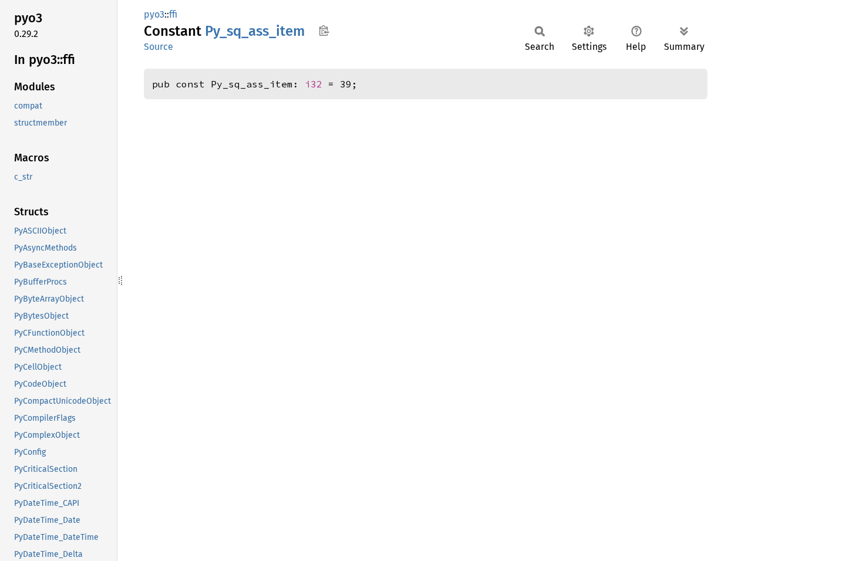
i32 (313, 84)
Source (158, 46)
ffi (173, 14)
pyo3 (154, 14)
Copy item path (323, 30)
